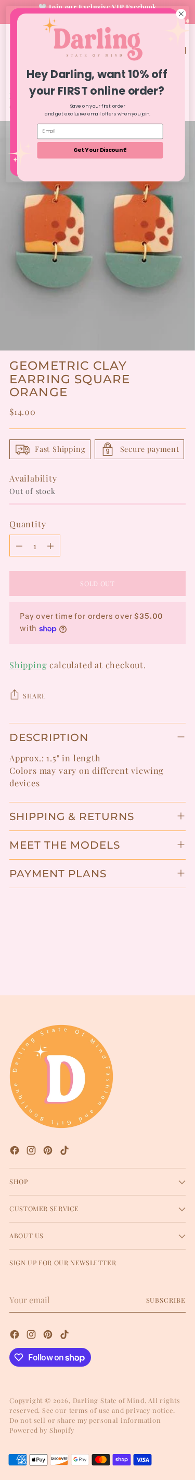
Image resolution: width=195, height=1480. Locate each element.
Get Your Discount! (100, 150)
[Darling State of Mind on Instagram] (32, 1151)
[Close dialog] (181, 13)
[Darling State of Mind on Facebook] (15, 1151)
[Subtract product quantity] (19, 545)
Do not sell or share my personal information (85, 1420)
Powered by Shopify (41, 1429)
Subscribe (166, 1299)
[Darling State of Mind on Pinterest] (49, 1151)
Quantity (27, 523)
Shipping (28, 664)
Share (34, 695)
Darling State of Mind (109, 1400)
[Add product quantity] (50, 545)
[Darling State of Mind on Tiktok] (65, 1151)
